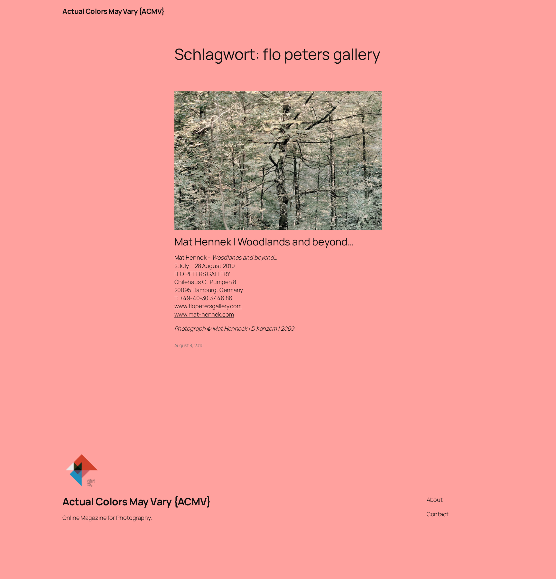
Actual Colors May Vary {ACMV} (113, 11)
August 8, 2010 (189, 345)
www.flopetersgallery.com (208, 306)
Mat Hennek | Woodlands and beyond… (264, 241)
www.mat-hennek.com (204, 314)
